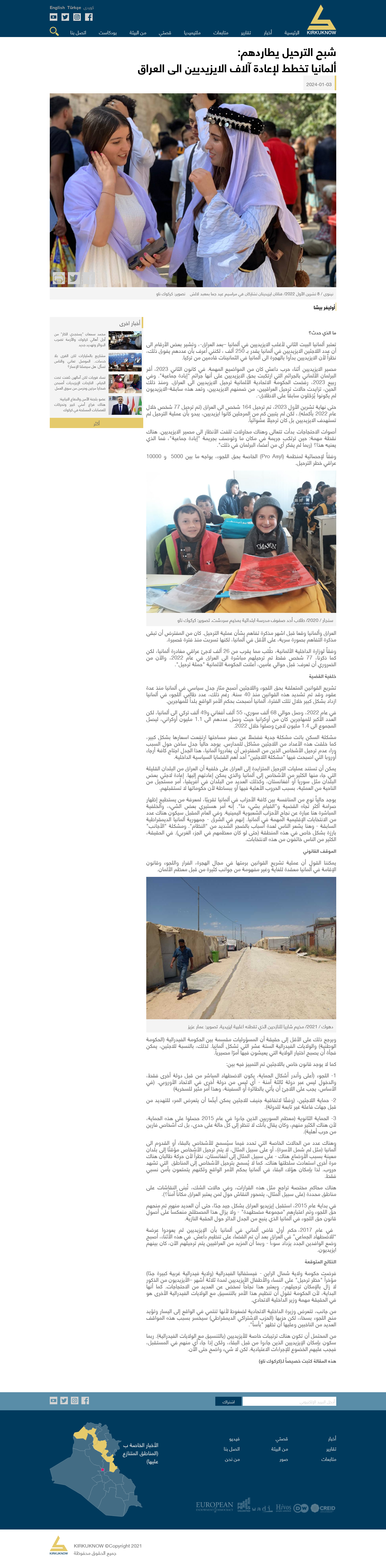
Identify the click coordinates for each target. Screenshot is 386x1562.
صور (284, 1458)
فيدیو (234, 1437)
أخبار (332, 1437)
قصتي (282, 1437)
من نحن (232, 1458)
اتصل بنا (232, 1448)
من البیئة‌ (279, 1448)
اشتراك (229, 1401)
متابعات (328, 1458)
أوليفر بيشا (324, 306)
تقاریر (331, 1448)
